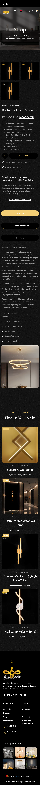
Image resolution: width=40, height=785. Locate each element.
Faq (23, 713)
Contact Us (26, 709)
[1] (30, 71)
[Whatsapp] (7, 3)
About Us (7, 709)
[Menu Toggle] (15, 11)
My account (8, 721)
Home (10, 36)
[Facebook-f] (4, 695)
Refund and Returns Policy (27, 722)
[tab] (20, 213)
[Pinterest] (20, 695)
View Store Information (20, 199)
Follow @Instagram (12, 743)
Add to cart (23, 156)
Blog (5, 717)
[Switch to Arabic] (21, 11)
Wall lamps (18, 36)
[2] (10, 91)
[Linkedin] (8, 695)
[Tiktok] (12, 695)
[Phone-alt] (3, 3)
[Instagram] (16, 695)
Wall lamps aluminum (10, 105)
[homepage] (6, 11)
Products (6, 713)
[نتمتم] (10, 71)
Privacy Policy (27, 717)
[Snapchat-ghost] (25, 695)
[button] (29, 11)
